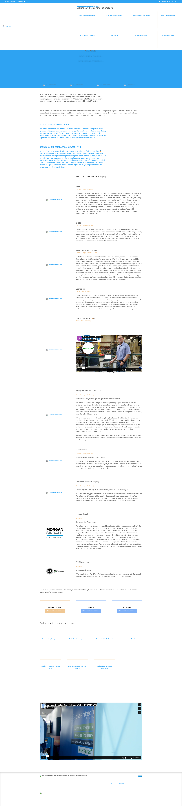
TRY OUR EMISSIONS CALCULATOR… (169, 1)
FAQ (119, 784)
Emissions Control (168, 35)
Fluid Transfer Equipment (114, 15)
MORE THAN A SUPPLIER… (91, 56)
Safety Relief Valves (141, 35)
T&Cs (123, 784)
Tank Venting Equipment (87, 15)
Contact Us (114, 784)
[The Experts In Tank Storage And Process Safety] (127, 130)
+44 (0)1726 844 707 (9, 1)
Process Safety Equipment (141, 15)
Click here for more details (55, 611)
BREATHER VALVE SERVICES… (91, 61)
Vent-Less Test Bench (168, 15)
